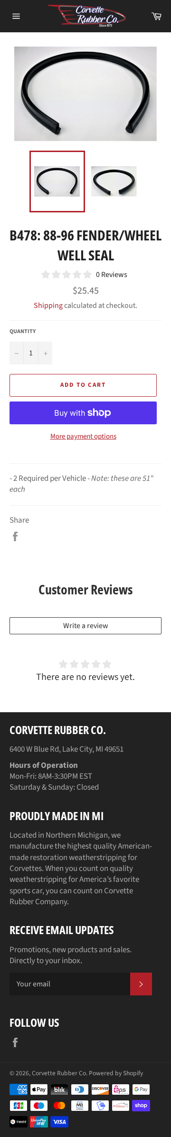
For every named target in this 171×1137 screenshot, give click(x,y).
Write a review (85, 626)
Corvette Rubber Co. (59, 1073)
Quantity (23, 331)
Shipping (48, 305)
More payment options (83, 436)
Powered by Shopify (116, 1073)
